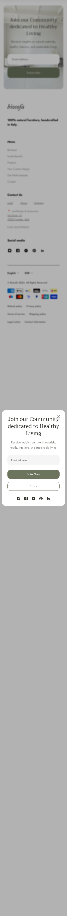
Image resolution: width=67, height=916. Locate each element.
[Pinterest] (41, 498)
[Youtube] (33, 498)
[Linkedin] (48, 498)
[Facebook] (26, 498)
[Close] (58, 416)
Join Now (33, 474)
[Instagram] (18, 498)
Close (33, 486)
